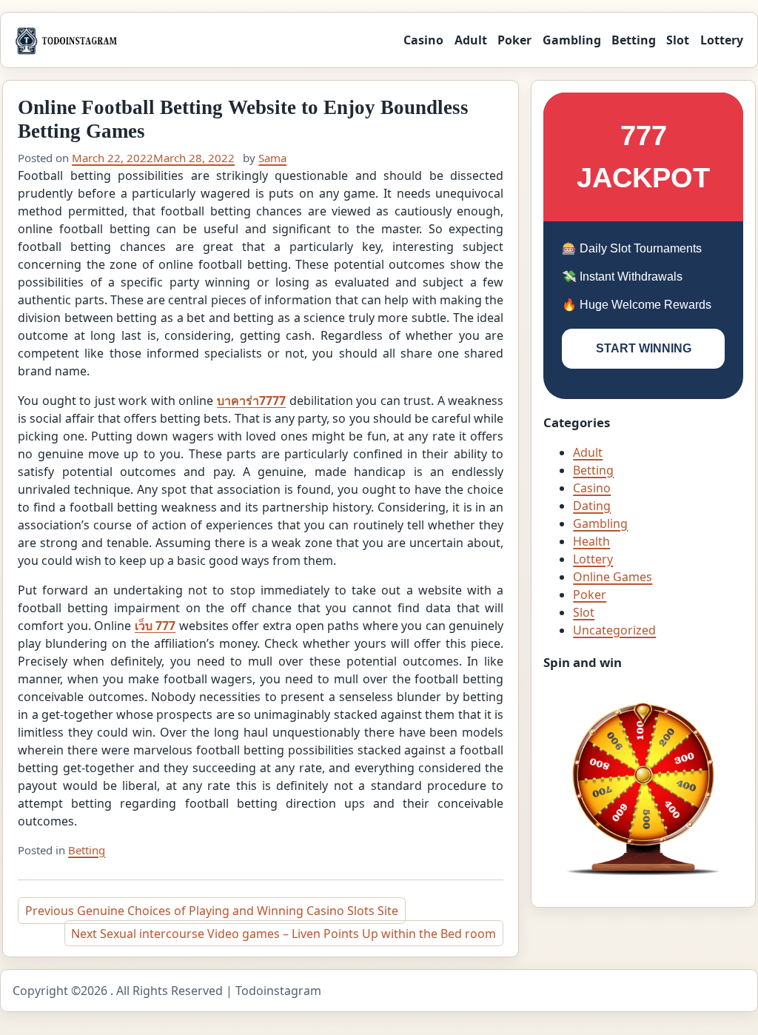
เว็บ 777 (155, 625)
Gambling (572, 40)
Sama (272, 157)
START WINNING (643, 348)
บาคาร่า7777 (251, 400)
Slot (677, 40)
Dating (592, 506)
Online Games (612, 577)
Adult (471, 40)
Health (591, 541)
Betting (633, 40)
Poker (514, 40)
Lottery (721, 40)
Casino (423, 40)
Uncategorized (614, 630)
